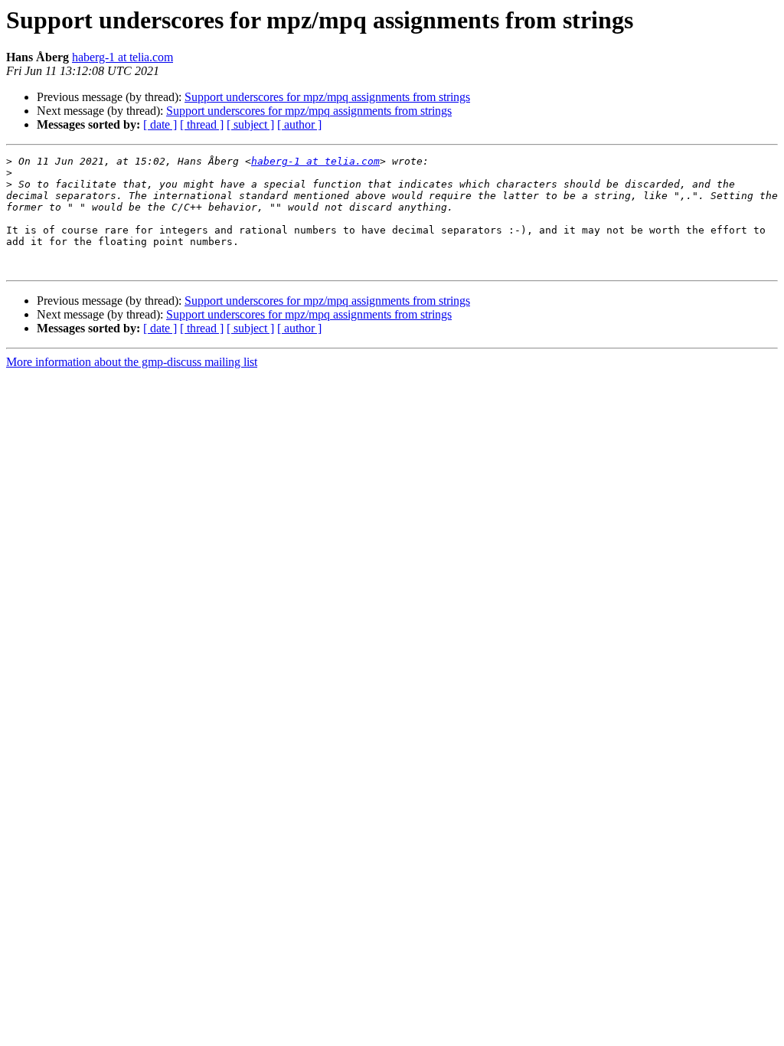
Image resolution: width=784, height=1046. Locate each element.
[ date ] (160, 124)
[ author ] (299, 124)
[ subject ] (250, 124)
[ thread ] (202, 124)
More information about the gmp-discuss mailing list (131, 361)
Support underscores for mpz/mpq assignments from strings (327, 96)
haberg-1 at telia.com (122, 57)
